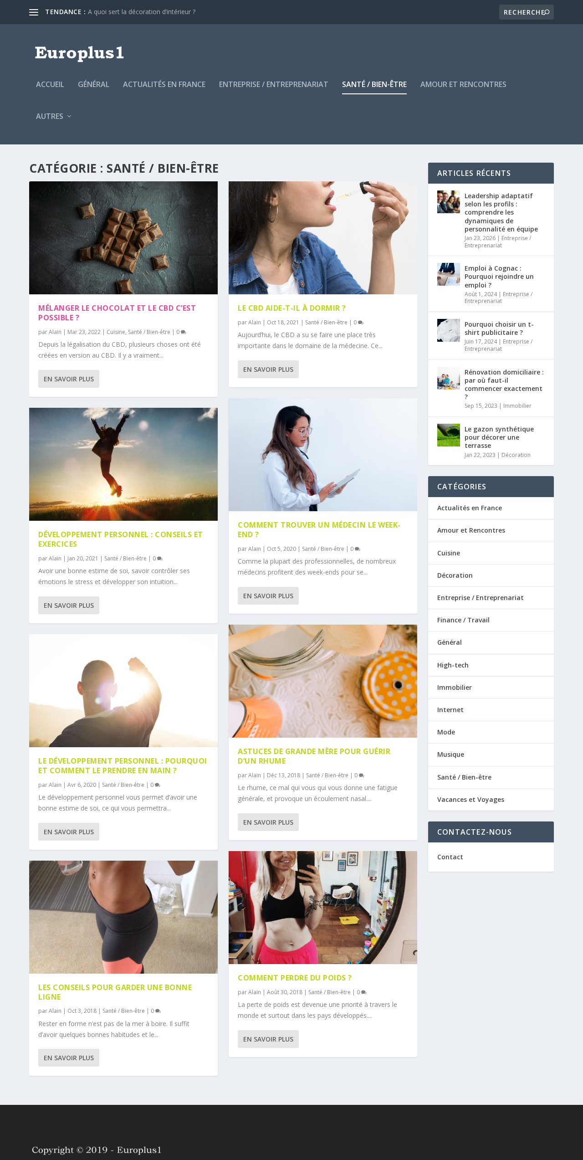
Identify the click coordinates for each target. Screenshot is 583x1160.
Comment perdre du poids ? (295, 978)
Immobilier (517, 406)
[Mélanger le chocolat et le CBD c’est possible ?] (123, 237)
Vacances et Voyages (470, 799)
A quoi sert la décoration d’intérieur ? (141, 11)
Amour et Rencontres (463, 85)
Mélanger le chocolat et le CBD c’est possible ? (117, 313)
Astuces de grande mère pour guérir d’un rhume (314, 756)
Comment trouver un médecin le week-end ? (319, 529)
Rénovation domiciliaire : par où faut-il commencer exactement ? (504, 384)
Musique (450, 754)
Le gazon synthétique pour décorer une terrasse (499, 437)
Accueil (50, 85)
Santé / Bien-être (374, 85)
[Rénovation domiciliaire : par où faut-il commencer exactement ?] (448, 378)
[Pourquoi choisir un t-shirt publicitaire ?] (448, 330)
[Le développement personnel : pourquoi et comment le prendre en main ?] (123, 690)
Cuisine (116, 332)
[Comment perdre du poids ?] (323, 907)
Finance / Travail (463, 620)
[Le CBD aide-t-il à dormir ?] (323, 237)
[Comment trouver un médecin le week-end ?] (323, 454)
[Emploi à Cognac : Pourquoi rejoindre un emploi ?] (448, 274)
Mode (446, 732)
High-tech (453, 665)
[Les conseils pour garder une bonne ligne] (123, 917)
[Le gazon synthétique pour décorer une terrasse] (448, 435)
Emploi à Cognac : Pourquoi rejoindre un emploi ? (499, 276)
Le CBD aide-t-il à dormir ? (292, 308)
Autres (49, 117)
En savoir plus (69, 379)
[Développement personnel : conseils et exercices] (123, 464)
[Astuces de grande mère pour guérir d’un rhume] (323, 681)
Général (93, 85)
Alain (55, 332)
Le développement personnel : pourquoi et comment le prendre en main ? (122, 765)
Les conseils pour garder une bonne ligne (115, 992)
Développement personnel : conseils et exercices (120, 539)
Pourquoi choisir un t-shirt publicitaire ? (499, 328)
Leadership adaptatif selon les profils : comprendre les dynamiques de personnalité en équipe (501, 212)
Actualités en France (164, 85)
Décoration (516, 455)
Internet (450, 709)
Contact (450, 856)
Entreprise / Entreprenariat (273, 85)
